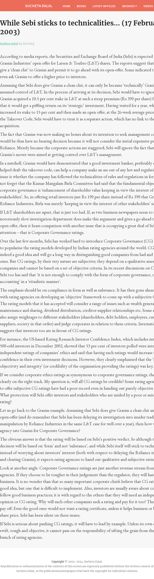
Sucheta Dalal (9, 43)
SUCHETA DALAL (38, 5)
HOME (66, 6)
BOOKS (81, 6)
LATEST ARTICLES (104, 6)
